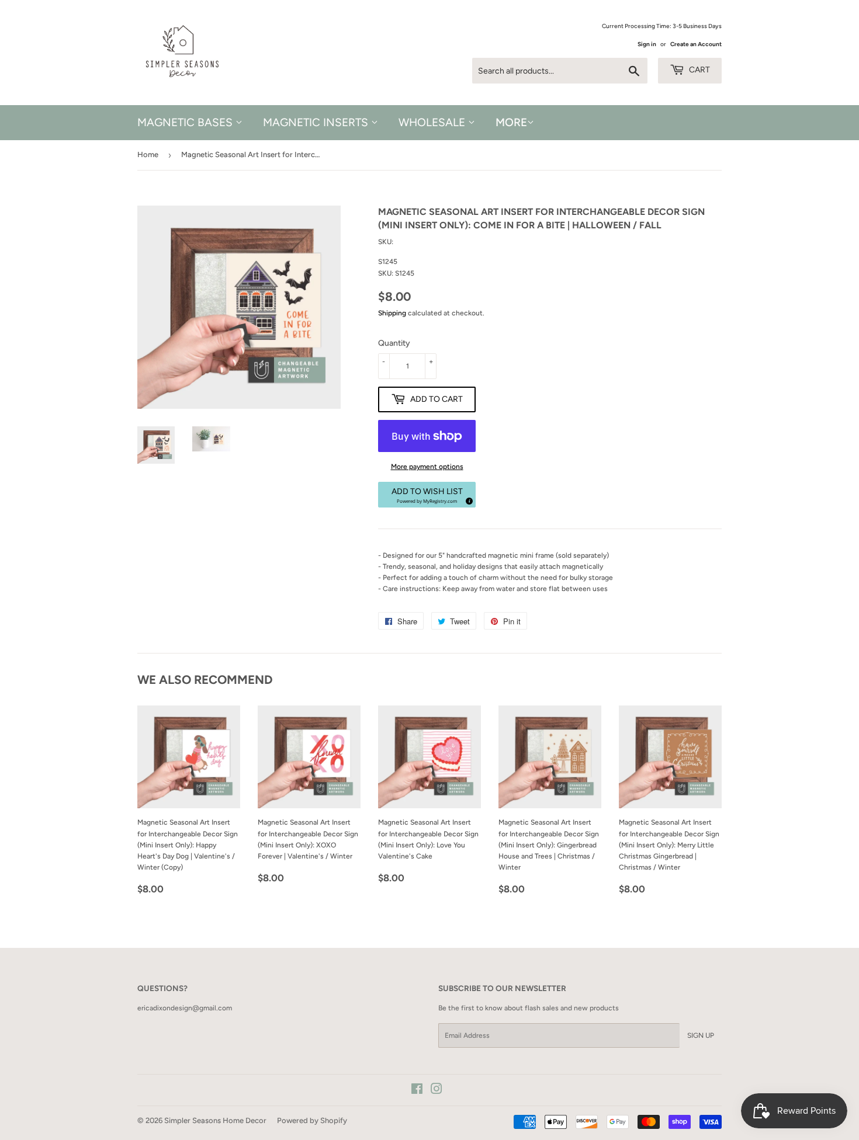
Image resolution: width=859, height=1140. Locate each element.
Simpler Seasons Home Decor (215, 1120)
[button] (427, 495)
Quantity (394, 343)
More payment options (427, 467)
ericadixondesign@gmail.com (184, 1008)
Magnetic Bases (186, 122)
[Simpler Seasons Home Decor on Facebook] (417, 1091)
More (511, 122)
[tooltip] (467, 499)
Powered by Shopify (312, 1120)
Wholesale (433, 122)
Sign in (647, 44)
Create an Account (696, 44)
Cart (698, 70)
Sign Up (700, 1035)
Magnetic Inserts (317, 122)
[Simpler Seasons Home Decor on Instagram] (436, 1091)
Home (147, 154)
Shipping (392, 313)
